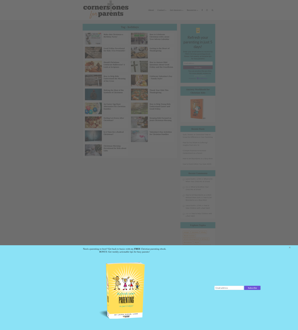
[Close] (292, 247)
